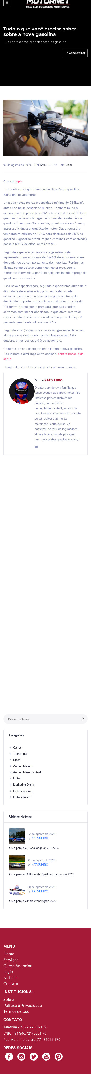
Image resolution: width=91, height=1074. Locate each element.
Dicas (69, 165)
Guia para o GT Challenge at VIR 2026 (34, 848)
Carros (17, 747)
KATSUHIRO (48, 165)
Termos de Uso (16, 1011)
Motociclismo (21, 797)
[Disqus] (45, 526)
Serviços (10, 959)
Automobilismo (22, 766)
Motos (17, 778)
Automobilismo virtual (27, 772)
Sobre (8, 999)
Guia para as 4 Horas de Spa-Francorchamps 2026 (41, 874)
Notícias (10, 977)
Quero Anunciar (17, 965)
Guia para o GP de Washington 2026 (32, 901)
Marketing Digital (24, 784)
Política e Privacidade (22, 1005)
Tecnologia (20, 753)
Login (8, 971)
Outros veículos (23, 791)
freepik (17, 181)
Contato (10, 983)
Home (8, 953)
